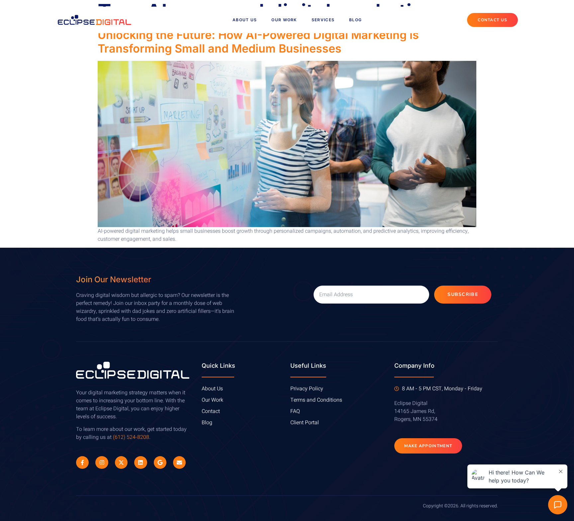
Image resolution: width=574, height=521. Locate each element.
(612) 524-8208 (131, 437)
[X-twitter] (121, 462)
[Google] (160, 462)
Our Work (284, 19)
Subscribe (462, 294)
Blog (355, 19)
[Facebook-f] (82, 462)
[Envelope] (179, 462)
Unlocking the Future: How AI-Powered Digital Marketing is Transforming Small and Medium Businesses (258, 41)
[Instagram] (101, 462)
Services (323, 19)
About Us (245, 19)
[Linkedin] (140, 462)
